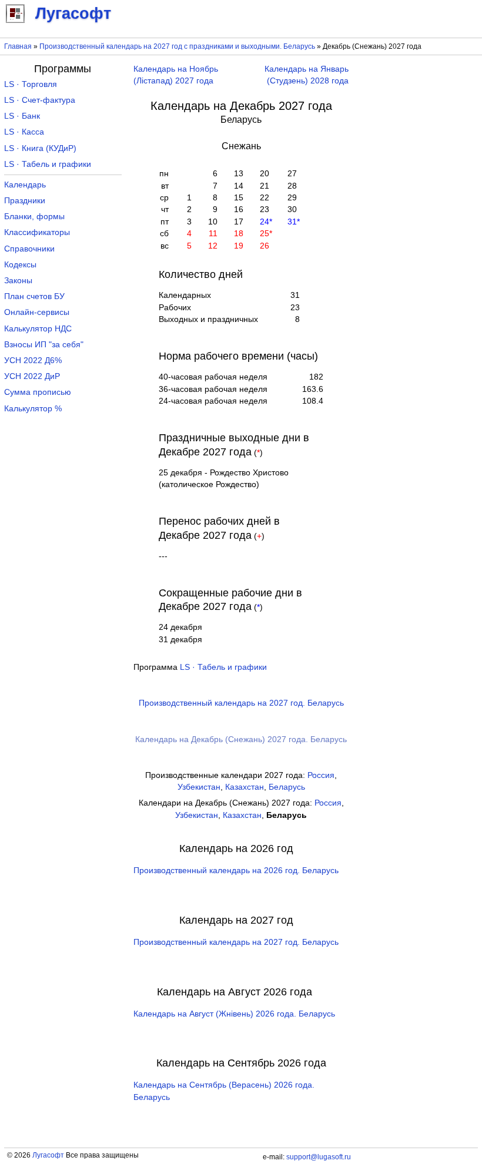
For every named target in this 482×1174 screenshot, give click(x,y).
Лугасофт (48, 1155)
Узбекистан (199, 787)
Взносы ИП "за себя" (43, 344)
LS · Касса (24, 132)
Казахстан (244, 787)
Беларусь (287, 787)
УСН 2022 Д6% (33, 360)
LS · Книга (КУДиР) (40, 148)
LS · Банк (22, 116)
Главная (18, 46)
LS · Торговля (30, 84)
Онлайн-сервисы (36, 312)
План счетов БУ (34, 296)
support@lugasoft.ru (318, 1157)
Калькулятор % (33, 408)
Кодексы (20, 264)
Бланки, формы (34, 216)
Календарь (25, 184)
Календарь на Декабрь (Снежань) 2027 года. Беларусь (241, 739)
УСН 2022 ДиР (32, 376)
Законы (18, 280)
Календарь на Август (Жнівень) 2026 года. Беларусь (234, 1013)
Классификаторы (37, 232)
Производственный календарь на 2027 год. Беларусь (241, 703)
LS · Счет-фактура (39, 100)
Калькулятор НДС (38, 328)
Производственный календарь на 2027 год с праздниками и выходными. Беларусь (177, 46)
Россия (320, 775)
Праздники (24, 200)
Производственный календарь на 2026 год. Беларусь (236, 870)
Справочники (29, 248)
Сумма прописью (37, 392)
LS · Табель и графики (223, 667)
